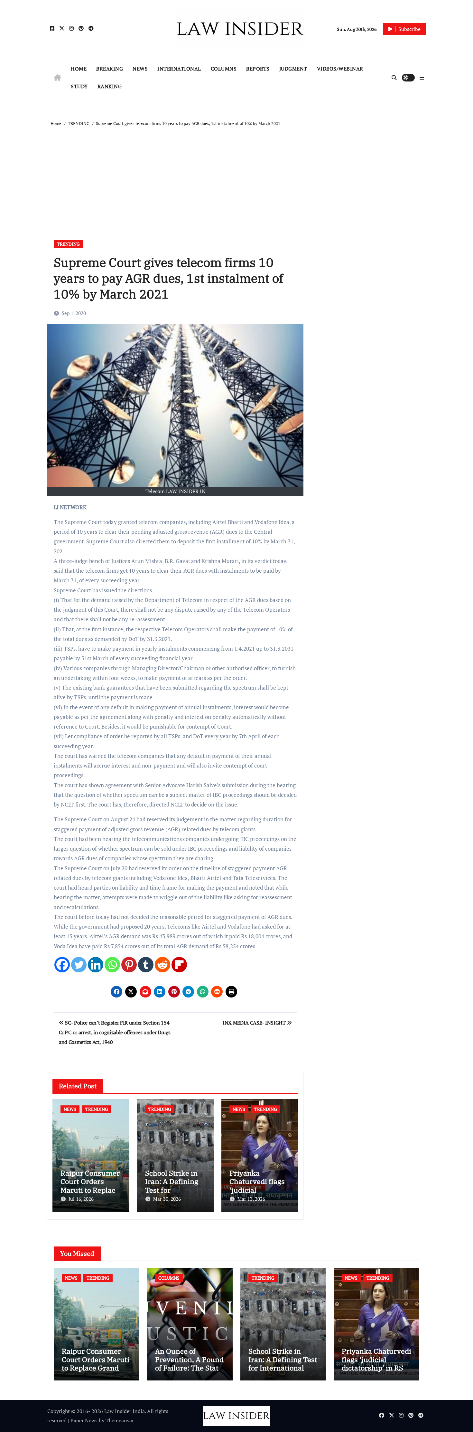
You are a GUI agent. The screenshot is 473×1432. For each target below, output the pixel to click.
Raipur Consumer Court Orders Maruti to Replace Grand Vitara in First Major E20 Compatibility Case (95, 1372)
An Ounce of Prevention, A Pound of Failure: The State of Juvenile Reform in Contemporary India (189, 1372)
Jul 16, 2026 (81, 1199)
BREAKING (109, 68)
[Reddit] (162, 964)
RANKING (109, 86)
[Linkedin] (95, 964)
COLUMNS (224, 68)
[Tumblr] (145, 964)
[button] (422, 77)
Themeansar (120, 1420)
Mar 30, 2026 (167, 1199)
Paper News (83, 1420)
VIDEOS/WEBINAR (340, 68)
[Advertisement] (237, 176)
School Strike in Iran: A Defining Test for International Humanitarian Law (282, 1363)
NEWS (140, 68)
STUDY (79, 86)
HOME (79, 68)
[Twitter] (79, 964)
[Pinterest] (129, 964)
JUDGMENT (293, 68)
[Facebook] (62, 964)
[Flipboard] (179, 964)
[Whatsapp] (112, 964)
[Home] (57, 77)
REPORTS (258, 68)
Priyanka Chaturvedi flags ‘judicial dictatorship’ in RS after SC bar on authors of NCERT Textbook (376, 1372)
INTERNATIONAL (179, 68)
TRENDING (68, 244)
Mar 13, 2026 (251, 1199)
